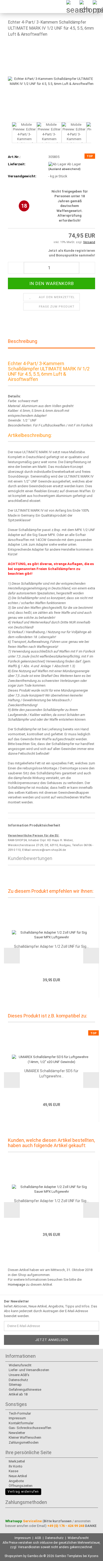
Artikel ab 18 (17, 1394)
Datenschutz (18, 1380)
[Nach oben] (88, 1553)
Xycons (93, 1556)
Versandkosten (29, 1547)
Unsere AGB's (18, 1375)
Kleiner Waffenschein (24, 1437)
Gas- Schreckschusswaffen (29, 1428)
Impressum (17, 1418)
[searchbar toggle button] (70, 6)
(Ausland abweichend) (64, 169)
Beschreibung (22, 341)
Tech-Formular (19, 1413)
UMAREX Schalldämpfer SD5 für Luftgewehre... (51, 1073)
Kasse (13, 1471)
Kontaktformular (21, 1423)
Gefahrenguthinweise (24, 1390)
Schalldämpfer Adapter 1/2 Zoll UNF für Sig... (51, 946)
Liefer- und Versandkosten (28, 1370)
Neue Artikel (17, 1476)
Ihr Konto (15, 1466)
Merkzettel (16, 1461)
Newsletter (16, 1433)
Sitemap (15, 1385)
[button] (8, 135)
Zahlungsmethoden (23, 1442)
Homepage (16, 1284)
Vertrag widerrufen (23, 1491)
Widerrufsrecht (19, 1365)
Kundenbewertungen (30, 858)
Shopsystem (13, 1556)
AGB (38, 1538)
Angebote (16, 1481)
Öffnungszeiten (20, 1486)
